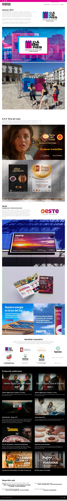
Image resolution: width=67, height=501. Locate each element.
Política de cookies (9, 497)
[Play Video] (33, 44)
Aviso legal (3, 497)
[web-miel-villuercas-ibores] (17, 483)
